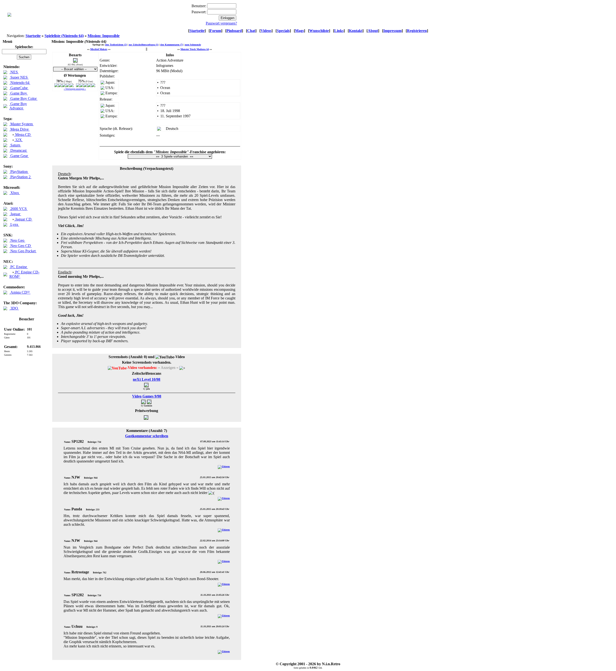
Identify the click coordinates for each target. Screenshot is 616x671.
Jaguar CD (23, 219)
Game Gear (19, 156)
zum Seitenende (193, 44)
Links (339, 31)
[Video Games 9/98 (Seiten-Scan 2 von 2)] (149, 402)
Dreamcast (18, 150)
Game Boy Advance (18, 106)
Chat (251, 31)
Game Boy (18, 93)
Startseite (197, 31)
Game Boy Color (23, 98)
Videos (266, 31)
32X (18, 140)
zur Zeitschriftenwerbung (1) (143, 44)
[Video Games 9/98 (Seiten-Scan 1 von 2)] (143, 402)
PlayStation (19, 172)
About (373, 31)
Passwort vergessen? (221, 23)
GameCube (19, 88)
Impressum (392, 31)
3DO (14, 308)
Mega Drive (19, 129)
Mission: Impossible (104, 36)
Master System (21, 124)
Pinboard (234, 31)
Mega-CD (23, 135)
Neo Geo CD (20, 246)
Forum (215, 31)
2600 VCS (18, 209)
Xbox (14, 193)
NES (14, 72)
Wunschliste (319, 31)
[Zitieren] (224, 466)
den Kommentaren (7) (171, 44)
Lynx (14, 224)
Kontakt (355, 31)
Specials (283, 31)
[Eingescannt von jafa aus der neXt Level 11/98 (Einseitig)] (146, 417)
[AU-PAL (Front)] (75, 61)
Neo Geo (17, 240)
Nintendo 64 (19, 83)
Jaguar (15, 214)
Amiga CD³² (20, 292)
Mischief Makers (98, 49)
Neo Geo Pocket (23, 251)
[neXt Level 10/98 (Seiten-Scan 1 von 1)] (146, 385)
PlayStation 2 (20, 177)
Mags (299, 31)
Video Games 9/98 (146, 396)
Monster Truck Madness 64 (194, 49)
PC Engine (18, 267)
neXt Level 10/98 (146, 379)
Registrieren (417, 31)
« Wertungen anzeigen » (75, 89)
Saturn (15, 145)
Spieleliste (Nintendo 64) (64, 36)
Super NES (19, 77)
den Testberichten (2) (116, 44)
